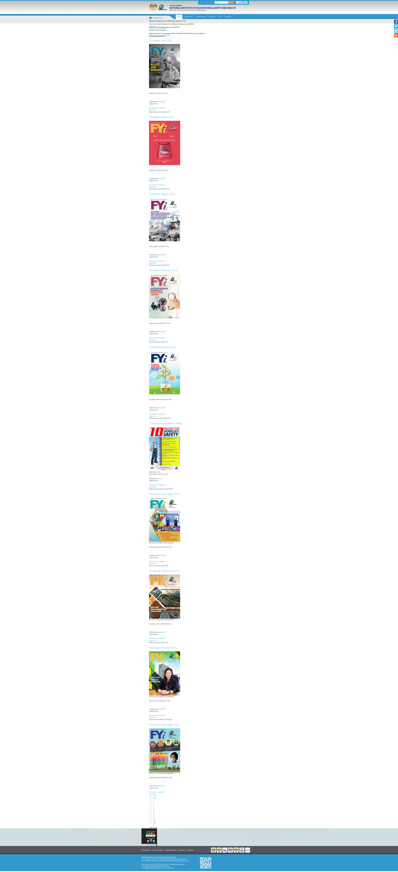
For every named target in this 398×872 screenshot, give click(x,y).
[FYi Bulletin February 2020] (164, 296)
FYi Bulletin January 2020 (162, 347)
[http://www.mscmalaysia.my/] (224, 850)
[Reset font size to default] (151, 842)
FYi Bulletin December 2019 (164, 494)
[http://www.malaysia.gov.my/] (213, 850)
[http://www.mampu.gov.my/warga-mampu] (247, 850)
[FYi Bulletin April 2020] (164, 143)
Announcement (200, 17)
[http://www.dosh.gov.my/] (236, 850)
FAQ (219, 17)
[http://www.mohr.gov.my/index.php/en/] (230, 850)
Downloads (211, 17)
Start (155, 796)
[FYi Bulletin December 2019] (164, 519)
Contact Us (227, 17)
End (154, 823)
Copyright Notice (170, 850)
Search (231, 2)
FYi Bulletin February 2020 (163, 270)
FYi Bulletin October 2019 (163, 647)
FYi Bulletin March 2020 (162, 194)
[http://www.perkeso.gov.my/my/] (241, 850)
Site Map (190, 850)
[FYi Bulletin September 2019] (164, 750)
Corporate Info (188, 17)
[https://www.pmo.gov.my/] (219, 850)
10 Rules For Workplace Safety (165, 423)
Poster (159, 478)
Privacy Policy (145, 850)
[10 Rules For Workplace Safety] (164, 449)
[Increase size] (148, 842)
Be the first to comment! (157, 108)
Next (154, 821)
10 (154, 819)
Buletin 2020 (161, 101)
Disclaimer (181, 850)
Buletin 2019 (161, 555)
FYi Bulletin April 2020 (161, 117)
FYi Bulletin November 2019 (164, 571)
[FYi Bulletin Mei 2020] (164, 66)
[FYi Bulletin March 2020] (164, 219)
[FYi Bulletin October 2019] (164, 673)
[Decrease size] (154, 842)
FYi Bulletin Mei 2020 (160, 40)
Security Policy (157, 850)
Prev (154, 798)
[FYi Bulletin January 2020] (164, 372)
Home (179, 17)
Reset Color (150, 835)
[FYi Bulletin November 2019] (164, 596)
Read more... (153, 110)
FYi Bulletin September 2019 (164, 724)
